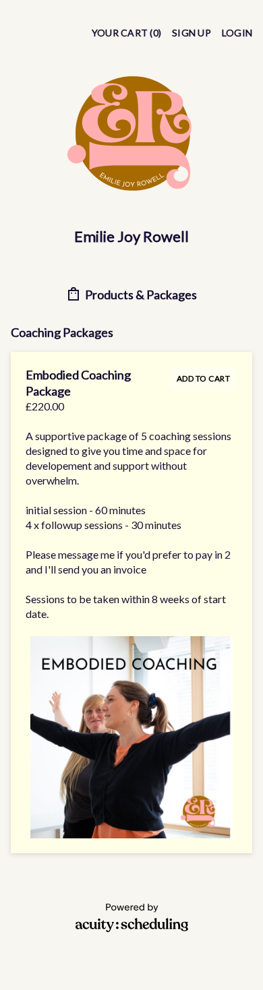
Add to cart (204, 378)
